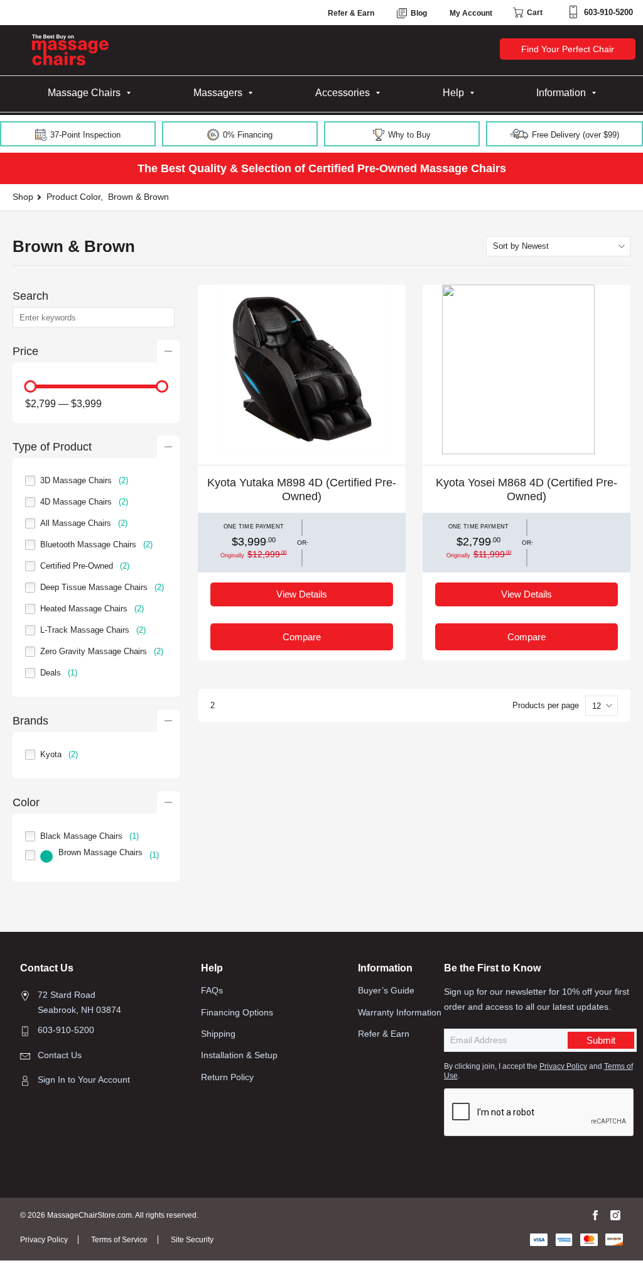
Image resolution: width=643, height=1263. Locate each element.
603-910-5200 (608, 12)
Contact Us (60, 1055)
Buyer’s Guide (386, 990)
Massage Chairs (84, 92)
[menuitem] (89, 93)
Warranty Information (399, 1012)
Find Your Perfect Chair (567, 49)
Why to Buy (408, 134)
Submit (600, 1040)
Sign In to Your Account (84, 1079)
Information (561, 92)
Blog (418, 13)
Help (453, 92)
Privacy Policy (563, 1066)
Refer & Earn (351, 13)
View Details (301, 594)
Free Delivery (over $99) (574, 134)
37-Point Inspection (84, 134)
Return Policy (227, 1077)
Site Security (192, 1239)
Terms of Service (119, 1239)
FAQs (212, 990)
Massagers (217, 92)
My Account (471, 13)
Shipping (218, 1034)
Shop (23, 197)
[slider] (30, 386)
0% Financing (246, 134)
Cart (534, 12)
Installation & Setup (239, 1055)
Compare (302, 637)
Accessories (342, 92)
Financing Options (237, 1012)
